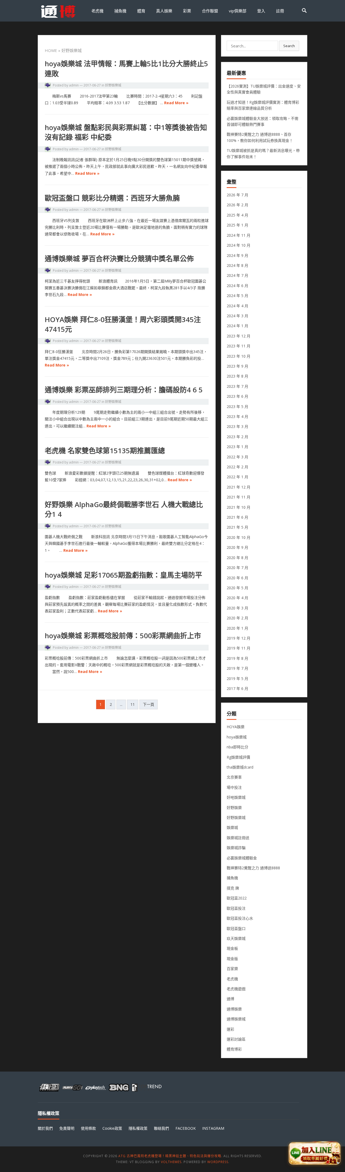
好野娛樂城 (113, 85)
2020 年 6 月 (237, 577)
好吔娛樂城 (236, 797)
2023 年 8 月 (237, 376)
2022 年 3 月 (237, 456)
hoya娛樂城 (237, 737)
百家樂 (232, 968)
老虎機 (97, 10)
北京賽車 (234, 777)
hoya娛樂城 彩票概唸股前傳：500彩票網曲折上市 (123, 635)
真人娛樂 (164, 10)
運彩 (230, 1029)
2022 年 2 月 (237, 466)
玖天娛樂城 (236, 938)
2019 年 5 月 (237, 678)
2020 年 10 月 (238, 537)
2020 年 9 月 (237, 547)
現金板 (232, 948)
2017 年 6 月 (237, 688)
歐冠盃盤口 (236, 928)
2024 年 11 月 (238, 235)
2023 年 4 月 (237, 416)
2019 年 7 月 (237, 668)
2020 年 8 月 (237, 557)
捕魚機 (120, 10)
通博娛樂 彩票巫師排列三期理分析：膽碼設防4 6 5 (124, 390)
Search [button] (289, 45)
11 (132, 704)
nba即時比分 (237, 746)
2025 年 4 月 (237, 215)
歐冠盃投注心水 (240, 918)
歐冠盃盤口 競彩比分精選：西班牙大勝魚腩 (112, 198)
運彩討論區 (236, 1039)
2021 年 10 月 (238, 507)
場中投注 (234, 787)
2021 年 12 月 (238, 487)
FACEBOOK (185, 1128)
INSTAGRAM (213, 1128)
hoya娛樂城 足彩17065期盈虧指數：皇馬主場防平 (123, 575)
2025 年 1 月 (237, 225)
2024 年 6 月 (237, 285)
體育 (141, 10)
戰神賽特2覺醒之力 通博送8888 (253, 867)
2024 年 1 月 (237, 325)
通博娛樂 (234, 1008)
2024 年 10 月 (238, 245)
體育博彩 (234, 1049)
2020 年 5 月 (237, 587)
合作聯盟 (210, 10)
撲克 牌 (233, 888)
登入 (261, 10)
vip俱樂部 (237, 10)
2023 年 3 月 (237, 426)
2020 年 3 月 (237, 608)
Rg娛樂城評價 (238, 757)
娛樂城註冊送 (238, 837)
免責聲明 (66, 1128)
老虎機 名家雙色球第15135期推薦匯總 (105, 450)
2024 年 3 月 (237, 315)
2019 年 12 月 (238, 638)
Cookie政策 (112, 1128)
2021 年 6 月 (237, 517)
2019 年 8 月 (237, 658)
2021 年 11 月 (238, 497)
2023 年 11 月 (238, 345)
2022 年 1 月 (237, 476)
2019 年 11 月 (238, 648)
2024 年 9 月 (237, 255)
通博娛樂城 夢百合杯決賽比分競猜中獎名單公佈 (119, 258)
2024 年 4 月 (237, 305)
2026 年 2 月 (237, 204)
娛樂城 (232, 827)
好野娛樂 (234, 807)
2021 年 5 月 (237, 527)
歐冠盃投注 (236, 908)
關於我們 (45, 1128)
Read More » (176, 102)
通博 (230, 998)
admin (74, 85)
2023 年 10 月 (238, 356)
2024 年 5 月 (237, 295)
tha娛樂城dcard (240, 767)
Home (51, 50)
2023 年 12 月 (238, 336)
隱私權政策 (138, 1128)
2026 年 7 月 (237, 194)
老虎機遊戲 (236, 988)
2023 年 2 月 (237, 436)
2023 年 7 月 (237, 386)
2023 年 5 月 (237, 406)
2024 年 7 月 (237, 275)
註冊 (280, 10)
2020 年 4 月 (237, 597)
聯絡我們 (161, 1128)
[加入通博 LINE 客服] (314, 1153)
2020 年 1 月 (237, 628)
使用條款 (88, 1128)
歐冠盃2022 (237, 898)
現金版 (232, 958)
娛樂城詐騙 (236, 847)
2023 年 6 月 (237, 396)
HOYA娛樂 (235, 726)
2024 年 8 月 (237, 265)
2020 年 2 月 (237, 617)
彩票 (187, 10)
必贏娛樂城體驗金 (242, 857)
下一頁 (148, 704)
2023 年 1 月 (237, 446)
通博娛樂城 (236, 1018)
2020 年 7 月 (237, 567)
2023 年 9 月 (237, 366)
